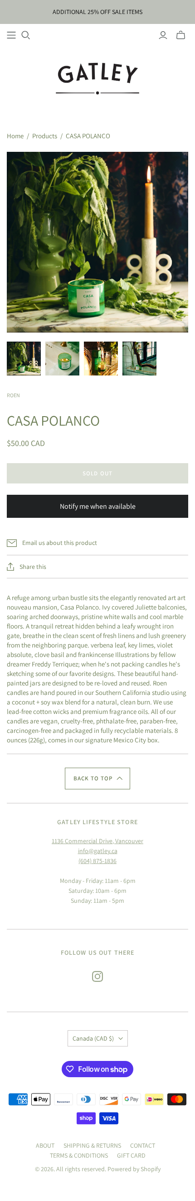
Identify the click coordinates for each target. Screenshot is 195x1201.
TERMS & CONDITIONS (79, 1155)
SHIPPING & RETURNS (92, 1145)
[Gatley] (98, 77)
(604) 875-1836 (97, 861)
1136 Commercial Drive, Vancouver (97, 841)
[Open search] (25, 35)
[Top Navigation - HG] (11, 35)
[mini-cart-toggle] (180, 35)
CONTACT (142, 1145)
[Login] (163, 35)
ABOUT (45, 1145)
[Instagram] (97, 976)
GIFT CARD (131, 1155)
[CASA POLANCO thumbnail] (24, 358)
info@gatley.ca (97, 851)
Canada (93, 1038)
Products (44, 135)
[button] (97, 778)
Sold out (97, 473)
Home (15, 135)
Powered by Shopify (134, 1169)
